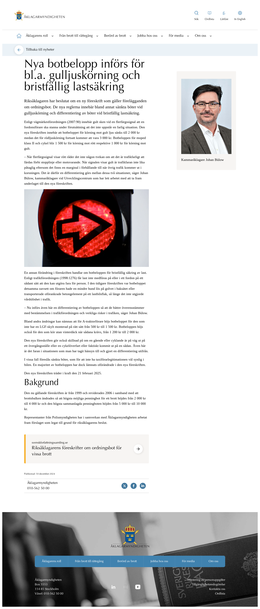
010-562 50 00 (38, 488)
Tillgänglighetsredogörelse (208, 584)
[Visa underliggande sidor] (52, 36)
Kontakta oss (217, 589)
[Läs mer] (138, 448)
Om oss (200, 36)
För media (176, 36)
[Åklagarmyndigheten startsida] (39, 16)
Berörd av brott (115, 36)
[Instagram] (126, 587)
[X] (123, 486)
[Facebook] (132, 486)
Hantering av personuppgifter (206, 580)
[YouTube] (138, 587)
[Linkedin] (141, 486)
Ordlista (220, 593)
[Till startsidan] (19, 36)
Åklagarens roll (37, 36)
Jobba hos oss (147, 36)
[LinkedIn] (113, 587)
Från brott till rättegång (76, 36)
